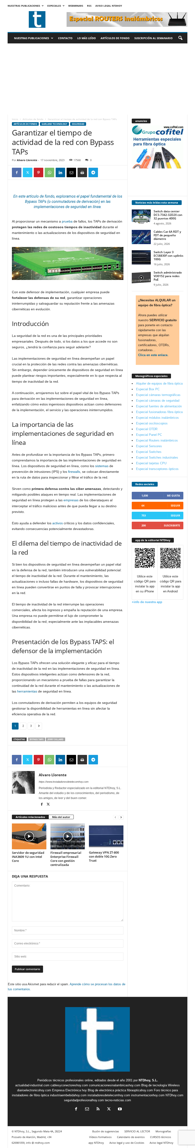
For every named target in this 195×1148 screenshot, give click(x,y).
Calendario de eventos (131, 1137)
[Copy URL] (104, 172)
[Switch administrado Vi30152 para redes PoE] (141, 278)
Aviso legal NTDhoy (108, 5)
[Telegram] (93, 172)
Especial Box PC (148, 389)
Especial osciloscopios (152, 423)
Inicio (15, 119)
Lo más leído (86, 38)
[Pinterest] (38, 172)
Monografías (163, 1131)
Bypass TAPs (37, 739)
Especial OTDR (146, 429)
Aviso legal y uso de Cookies (126, 1142)
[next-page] (121, 817)
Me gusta (173, 495)
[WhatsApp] (49, 172)
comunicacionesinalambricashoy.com (114, 1085)
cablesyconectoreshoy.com (69, 1085)
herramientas (27, 691)
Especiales (54, 5)
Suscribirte (172, 525)
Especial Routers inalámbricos (157, 440)
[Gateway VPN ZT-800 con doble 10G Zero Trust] (106, 836)
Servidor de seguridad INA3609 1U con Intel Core (28, 857)
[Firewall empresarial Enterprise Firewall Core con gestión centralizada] (67, 836)
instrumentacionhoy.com (148, 1095)
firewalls (74, 472)
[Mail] (87, 1109)
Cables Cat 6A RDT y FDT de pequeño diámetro (167, 235)
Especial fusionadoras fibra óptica (159, 412)
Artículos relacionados (30, 817)
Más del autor (61, 817)
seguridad (78, 207)
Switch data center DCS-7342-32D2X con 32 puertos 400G (168, 214)
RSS (89, 5)
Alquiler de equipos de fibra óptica (159, 383)
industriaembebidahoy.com (68, 1095)
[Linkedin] (60, 172)
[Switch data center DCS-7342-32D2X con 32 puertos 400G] (141, 216)
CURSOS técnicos (160, 1137)
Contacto (65, 38)
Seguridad (78, 123)
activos (57, 523)
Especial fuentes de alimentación (159, 406)
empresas (70, 500)
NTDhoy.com (174, 1095)
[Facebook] (16, 172)
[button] (180, 38)
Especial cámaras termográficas (158, 395)
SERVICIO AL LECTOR (137, 1131)
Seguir (175, 505)
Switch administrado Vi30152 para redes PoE (168, 276)
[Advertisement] (97, 79)
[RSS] (98, 1109)
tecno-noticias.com (118, 1100)
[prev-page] (115, 817)
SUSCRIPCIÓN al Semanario (153, 38)
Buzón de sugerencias (105, 1131)
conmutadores (64, 201)
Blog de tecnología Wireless (160, 1085)
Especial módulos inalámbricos (157, 417)
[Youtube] (119, 1109)
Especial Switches (148, 452)
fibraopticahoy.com (140, 1090)
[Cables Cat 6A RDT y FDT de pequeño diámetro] (141, 237)
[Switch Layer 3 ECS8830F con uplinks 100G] (141, 257)
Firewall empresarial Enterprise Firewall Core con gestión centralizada (65, 859)
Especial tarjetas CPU (151, 463)
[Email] (71, 172)
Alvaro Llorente (27, 160)
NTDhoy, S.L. (148, 1080)
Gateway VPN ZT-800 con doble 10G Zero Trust (104, 856)
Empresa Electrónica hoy (69, 1090)
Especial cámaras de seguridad (157, 400)
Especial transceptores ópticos (157, 469)
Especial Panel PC (149, 435)
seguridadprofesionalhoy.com (84, 1100)
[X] (27, 172)
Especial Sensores (149, 446)
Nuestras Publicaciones (24, 5)
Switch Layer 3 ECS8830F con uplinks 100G (168, 255)
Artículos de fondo (115, 38)
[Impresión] (82, 172)
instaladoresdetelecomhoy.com (109, 1095)
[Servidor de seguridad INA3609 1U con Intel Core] (29, 836)
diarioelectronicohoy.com (34, 1090)
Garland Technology (54, 123)
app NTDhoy (96, 1142)
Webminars (75, 5)
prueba (67, 221)
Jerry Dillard (55, 739)
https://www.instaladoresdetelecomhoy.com (63, 781)
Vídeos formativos (100, 1137)
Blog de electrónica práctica (107, 1090)
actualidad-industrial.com (32, 1085)
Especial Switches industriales (157, 457)
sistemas (101, 466)
